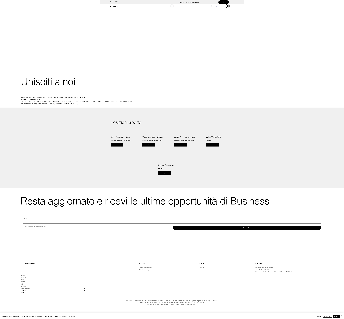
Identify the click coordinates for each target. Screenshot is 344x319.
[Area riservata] (85, 288)
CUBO (23, 282)
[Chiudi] (342, 316)
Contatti (23, 290)
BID (22, 284)
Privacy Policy (144, 270)
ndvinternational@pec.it (188, 304)
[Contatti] (85, 291)
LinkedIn (202, 268)
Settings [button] (319, 316)
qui (163, 301)
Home (23, 275)
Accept (336, 316)
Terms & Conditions (145, 268)
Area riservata (25, 288)
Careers (23, 292)
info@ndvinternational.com (264, 268)
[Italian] (211, 6)
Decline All (327, 316)
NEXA (23, 280)
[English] (216, 6)
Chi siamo (24, 286)
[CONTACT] (223, 2)
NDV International (116, 6)
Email (25, 218)
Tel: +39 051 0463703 (262, 270)
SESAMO (24, 278)
